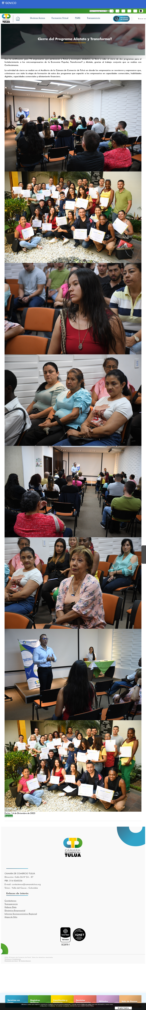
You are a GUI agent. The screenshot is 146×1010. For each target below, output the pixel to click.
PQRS (77, 18)
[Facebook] (143, 547)
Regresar (9, 816)
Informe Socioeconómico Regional (21, 914)
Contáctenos (10, 900)
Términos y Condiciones (13, 959)
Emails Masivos (26, 961)
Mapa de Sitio (11, 917)
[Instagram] (143, 561)
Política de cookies (86, 1004)
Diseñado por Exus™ (12, 961)
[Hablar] (141, 10)
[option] (16, 1001)
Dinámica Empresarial (15, 910)
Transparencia (93, 18)
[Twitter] (143, 552)
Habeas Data (10, 907)
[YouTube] (143, 557)
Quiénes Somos (37, 18)
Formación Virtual (60, 18)
